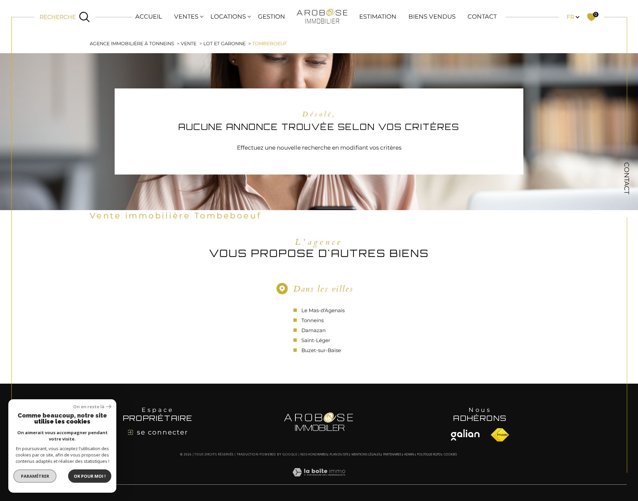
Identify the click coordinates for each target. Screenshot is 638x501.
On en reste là (88, 406)
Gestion (271, 16)
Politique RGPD (429, 454)
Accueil (148, 16)
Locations (228, 16)
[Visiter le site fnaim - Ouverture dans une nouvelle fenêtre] (465, 434)
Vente (188, 44)
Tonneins (312, 320)
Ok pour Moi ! (90, 476)
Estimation (377, 16)
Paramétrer (35, 476)
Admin (409, 454)
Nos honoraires (313, 454)
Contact (482, 16)
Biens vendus (432, 16)
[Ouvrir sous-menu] (202, 16)
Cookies (450, 454)
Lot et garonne (224, 44)
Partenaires (392, 454)
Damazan (313, 330)
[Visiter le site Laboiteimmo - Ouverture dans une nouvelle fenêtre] (319, 480)
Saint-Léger (315, 340)
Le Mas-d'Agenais (323, 310)
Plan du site (339, 454)
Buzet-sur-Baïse (321, 350)
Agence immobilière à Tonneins (132, 44)
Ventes (186, 16)
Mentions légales (366, 454)
